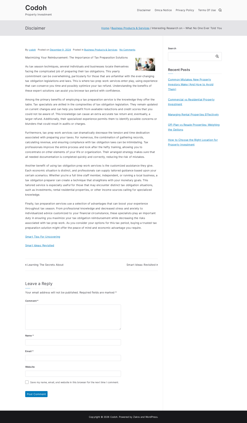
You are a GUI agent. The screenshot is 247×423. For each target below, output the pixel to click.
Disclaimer (144, 10)
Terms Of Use (207, 10)
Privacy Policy (185, 10)
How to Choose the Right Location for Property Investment (193, 142)
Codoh (36, 8)
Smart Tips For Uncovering (42, 236)
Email (29, 351)
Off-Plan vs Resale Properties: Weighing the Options (194, 127)
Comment (31, 300)
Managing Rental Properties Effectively (193, 114)
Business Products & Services (100, 49)
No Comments (127, 49)
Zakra (136, 416)
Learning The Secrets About (45, 264)
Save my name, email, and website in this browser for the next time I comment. (74, 382)
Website (30, 366)
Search (172, 48)
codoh (32, 49)
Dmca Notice (163, 10)
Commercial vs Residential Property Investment (191, 102)
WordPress (151, 416)
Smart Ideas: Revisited (39, 245)
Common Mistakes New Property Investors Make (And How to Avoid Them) (190, 84)
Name (29, 335)
